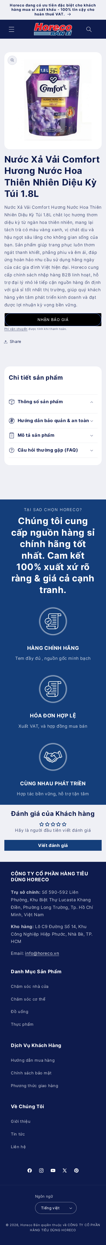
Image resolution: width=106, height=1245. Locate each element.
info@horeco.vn (42, 953)
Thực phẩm (22, 1024)
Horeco (26, 1225)
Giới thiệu (20, 1121)
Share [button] (15, 341)
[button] (11, 29)
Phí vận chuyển (15, 329)
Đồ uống (19, 1011)
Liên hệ (18, 1146)
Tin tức (18, 1134)
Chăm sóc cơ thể (28, 999)
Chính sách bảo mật (31, 1073)
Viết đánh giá (53, 845)
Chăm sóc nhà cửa (30, 986)
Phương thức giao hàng (34, 1085)
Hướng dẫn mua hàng (33, 1060)
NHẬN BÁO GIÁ (53, 319)
